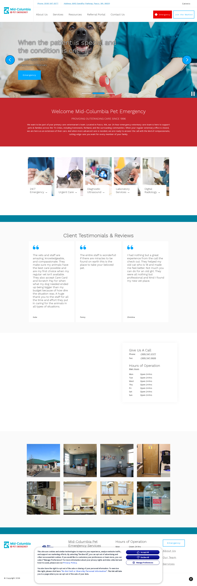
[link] (17, 10)
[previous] (10, 60)
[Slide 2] (98, 93)
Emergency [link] (164, 15)
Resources (75, 14)
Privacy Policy (70, 563)
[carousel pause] (193, 94)
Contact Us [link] (118, 14)
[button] (43, 460)
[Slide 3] (111, 93)
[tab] (134, 369)
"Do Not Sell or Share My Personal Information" (84, 571)
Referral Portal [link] (96, 14)
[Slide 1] (86, 93)
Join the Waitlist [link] (184, 15)
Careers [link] (186, 3)
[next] (187, 60)
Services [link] (58, 14)
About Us (42, 14)
